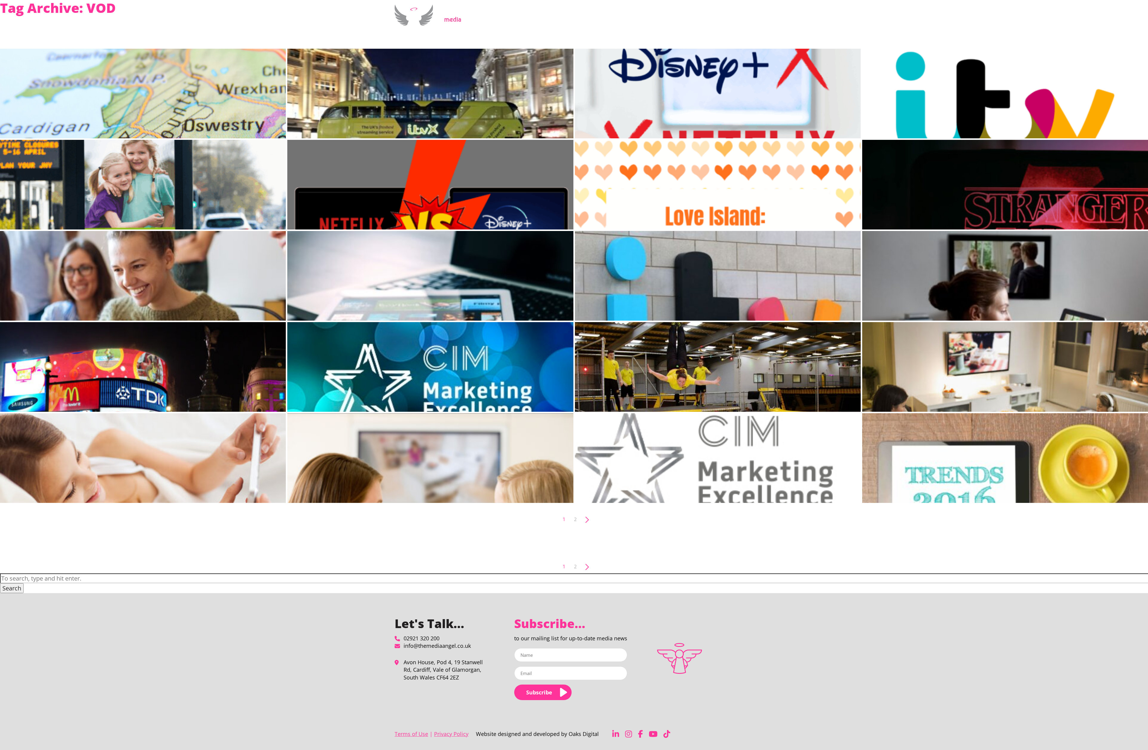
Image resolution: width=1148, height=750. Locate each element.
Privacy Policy (451, 733)
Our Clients (688, 19)
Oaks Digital (584, 733)
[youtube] (653, 734)
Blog (710, 19)
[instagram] (628, 734)
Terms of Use (411, 733)
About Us (656, 19)
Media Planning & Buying (609, 19)
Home (572, 19)
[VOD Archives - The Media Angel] (430, 22)
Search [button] (11, 588)
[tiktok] (666, 734)
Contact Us (731, 19)
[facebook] (640, 734)
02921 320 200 (421, 638)
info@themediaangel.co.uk (437, 645)
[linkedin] (615, 734)
